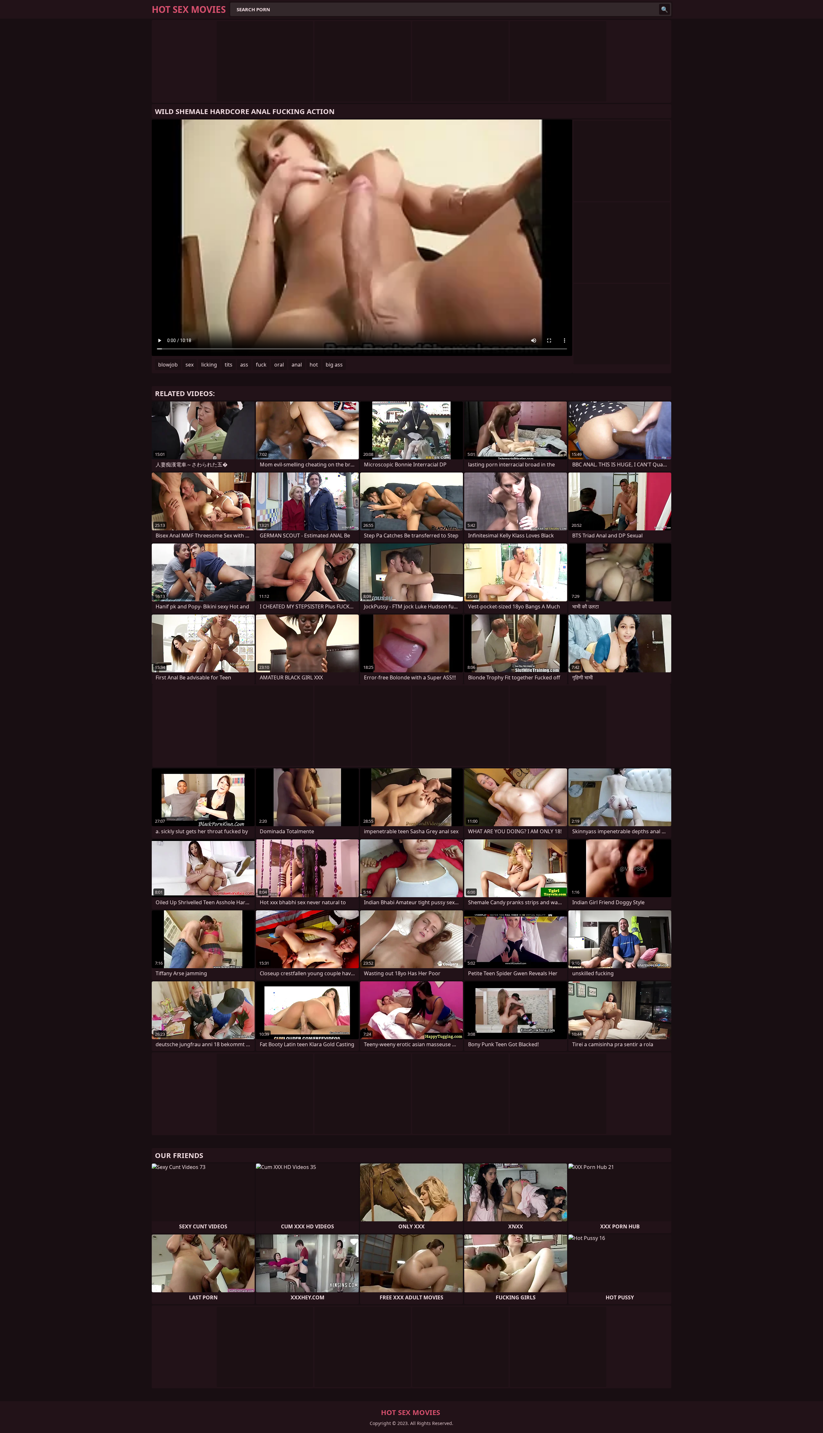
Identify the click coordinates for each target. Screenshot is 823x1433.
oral (279, 364)
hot (314, 364)
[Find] (664, 9)
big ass (334, 364)
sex (189, 364)
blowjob (168, 364)
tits (228, 364)
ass (244, 364)
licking (209, 364)
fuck (261, 364)
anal (297, 364)
